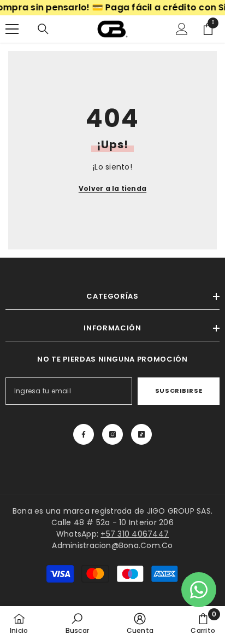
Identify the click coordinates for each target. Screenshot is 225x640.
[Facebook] (83, 434)
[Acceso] (182, 29)
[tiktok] (141, 434)
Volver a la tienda (112, 188)
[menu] (12, 29)
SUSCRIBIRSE (178, 390)
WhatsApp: (112, 533)
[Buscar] (43, 29)
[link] (77, 623)
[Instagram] (112, 434)
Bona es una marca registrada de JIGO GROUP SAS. (112, 510)
